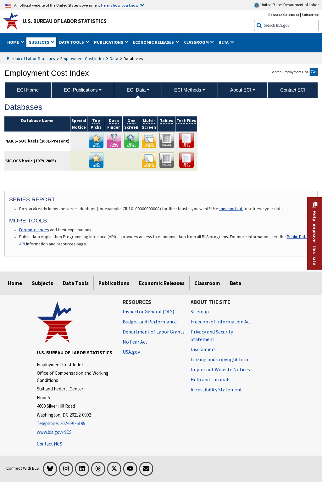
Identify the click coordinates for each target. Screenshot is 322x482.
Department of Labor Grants (154, 331)
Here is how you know (119, 5)
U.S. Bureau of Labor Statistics (65, 21)
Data (114, 58)
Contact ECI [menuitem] (292, 89)
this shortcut (231, 208)
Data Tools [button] (72, 42)
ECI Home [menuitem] (28, 89)
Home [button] (13, 42)
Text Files (186, 120)
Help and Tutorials (210, 379)
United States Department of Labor (289, 5)
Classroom (207, 283)
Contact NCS (49, 444)
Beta (235, 283)
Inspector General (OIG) (148, 311)
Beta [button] (224, 42)
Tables (166, 120)
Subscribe (310, 14)
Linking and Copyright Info (219, 359)
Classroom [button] (197, 42)
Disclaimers (203, 349)
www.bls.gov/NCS (54, 432)
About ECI (240, 89)
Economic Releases (162, 283)
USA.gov (131, 352)
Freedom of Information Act (221, 321)
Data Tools (76, 283)
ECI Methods (187, 89)
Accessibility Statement (216, 389)
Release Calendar (283, 14)
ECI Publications (81, 89)
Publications (113, 283)
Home (15, 283)
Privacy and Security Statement (212, 335)
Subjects (42, 283)
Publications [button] (109, 42)
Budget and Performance (150, 321)
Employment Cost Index (82, 58)
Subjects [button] (39, 42)
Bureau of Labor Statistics (31, 58)
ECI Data (136, 89)
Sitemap (200, 311)
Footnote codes (34, 230)
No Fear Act (135, 342)
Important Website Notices (220, 369)
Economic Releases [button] (154, 42)
